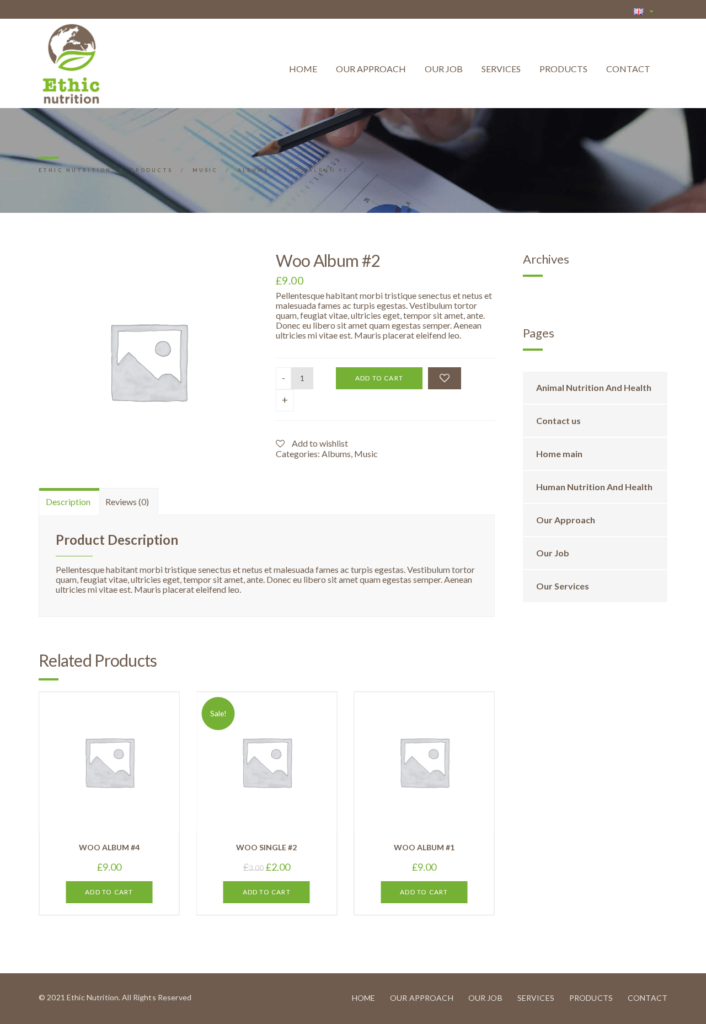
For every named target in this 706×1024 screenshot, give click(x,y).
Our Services (562, 586)
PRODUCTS (563, 68)
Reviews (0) (127, 501)
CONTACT (628, 68)
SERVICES (501, 68)
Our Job (552, 553)
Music (366, 453)
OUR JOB (444, 68)
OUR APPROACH (371, 68)
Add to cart (379, 378)
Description (68, 501)
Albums (336, 453)
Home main (559, 453)
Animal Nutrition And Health (593, 387)
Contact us (558, 420)
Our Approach (565, 519)
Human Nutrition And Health (594, 486)
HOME (303, 68)
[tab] (68, 501)
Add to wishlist (319, 443)
